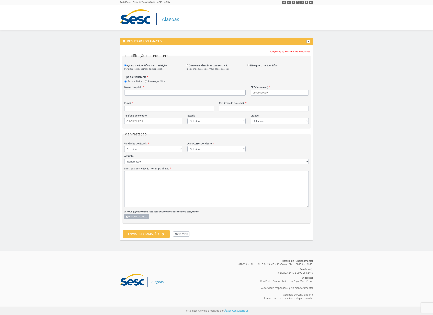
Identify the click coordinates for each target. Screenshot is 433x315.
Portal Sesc (125, 2)
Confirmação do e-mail (233, 103)
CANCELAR (182, 234)
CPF (260, 87)
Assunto (128, 156)
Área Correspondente (200, 143)
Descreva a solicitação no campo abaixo (147, 168)
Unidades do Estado (136, 143)
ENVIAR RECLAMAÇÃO (143, 234)
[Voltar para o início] (308, 41)
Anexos (161, 211)
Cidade (255, 115)
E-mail (128, 103)
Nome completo (134, 87)
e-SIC (159, 2)
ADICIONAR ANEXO (138, 216)
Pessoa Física (135, 81)
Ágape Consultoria (235, 310)
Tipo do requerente (136, 76)
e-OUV (167, 2)
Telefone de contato (135, 115)
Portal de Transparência (144, 2)
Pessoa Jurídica (156, 81)
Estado (191, 115)
